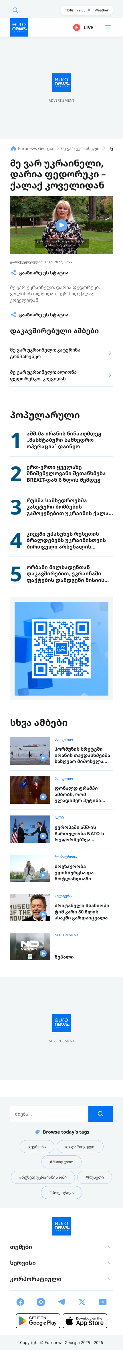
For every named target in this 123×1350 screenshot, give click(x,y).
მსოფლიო (64, 739)
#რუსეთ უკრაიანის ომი (43, 1177)
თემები (21, 1247)
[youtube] (102, 1302)
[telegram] (61, 1302)
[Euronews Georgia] (19, 27)
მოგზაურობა (66, 857)
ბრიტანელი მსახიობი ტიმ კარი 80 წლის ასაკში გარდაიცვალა (82, 912)
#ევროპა (37, 1146)
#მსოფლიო (61, 1161)
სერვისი (23, 1263)
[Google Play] (38, 1320)
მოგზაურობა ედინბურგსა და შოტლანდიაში (74, 872)
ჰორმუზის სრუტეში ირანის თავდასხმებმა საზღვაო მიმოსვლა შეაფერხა (82, 755)
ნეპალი (64, 957)
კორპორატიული (35, 1279)
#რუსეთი (95, 1177)
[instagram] (40, 1302)
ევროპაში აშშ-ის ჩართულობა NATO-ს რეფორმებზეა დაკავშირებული (79, 833)
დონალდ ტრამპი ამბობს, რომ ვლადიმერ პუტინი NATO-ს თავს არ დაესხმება (78, 794)
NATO (59, 817)
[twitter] (82, 1302)
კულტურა (63, 896)
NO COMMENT (66, 935)
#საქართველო (80, 1146)
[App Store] (85, 1320)
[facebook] (20, 1302)
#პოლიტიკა (61, 1192)
